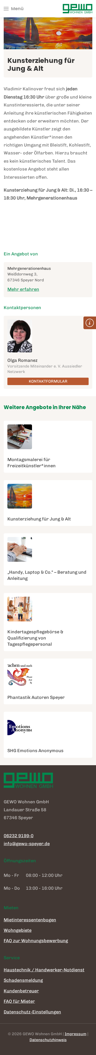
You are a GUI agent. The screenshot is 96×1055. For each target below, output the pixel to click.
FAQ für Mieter (19, 1001)
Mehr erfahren (23, 289)
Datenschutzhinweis (48, 1039)
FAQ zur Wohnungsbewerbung (36, 940)
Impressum (75, 1033)
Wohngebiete (18, 930)
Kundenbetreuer (21, 991)
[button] (14, 8)
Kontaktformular (48, 381)
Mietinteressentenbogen (30, 920)
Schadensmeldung (23, 980)
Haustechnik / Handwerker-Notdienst (44, 970)
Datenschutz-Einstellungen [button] (32, 1012)
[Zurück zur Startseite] (77, 8)
